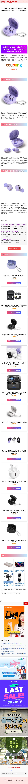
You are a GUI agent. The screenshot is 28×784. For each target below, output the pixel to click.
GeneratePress (19, 781)
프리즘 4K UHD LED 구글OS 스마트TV (11, 593)
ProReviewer (9, 1)
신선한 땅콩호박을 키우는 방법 (7, 651)
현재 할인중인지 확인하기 (14, 283)
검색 (1, 601)
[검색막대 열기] (23, 1)
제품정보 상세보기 (14, 248)
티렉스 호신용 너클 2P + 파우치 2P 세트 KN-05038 (11, 643)
